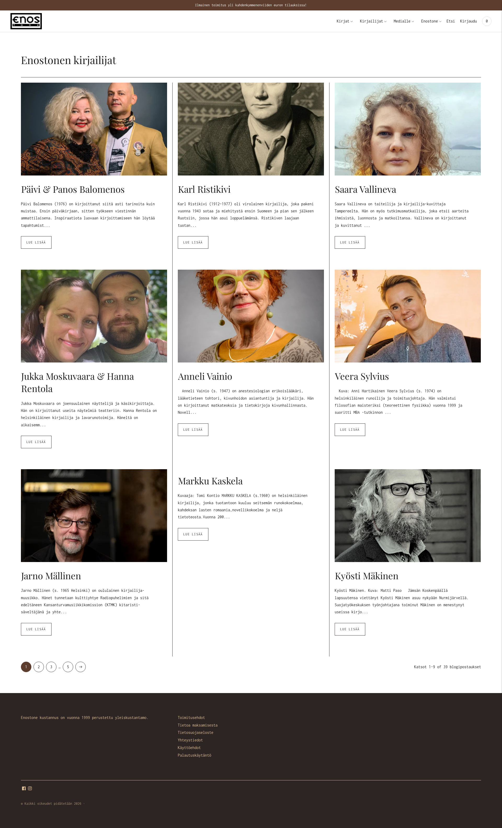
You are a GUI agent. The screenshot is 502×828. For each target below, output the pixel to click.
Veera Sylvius (362, 376)
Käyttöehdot (189, 747)
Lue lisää (36, 242)
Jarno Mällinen (51, 575)
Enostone (429, 21)
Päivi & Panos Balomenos (73, 189)
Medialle (402, 21)
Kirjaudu (468, 21)
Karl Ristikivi (204, 189)
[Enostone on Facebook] (24, 789)
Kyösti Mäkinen (366, 575)
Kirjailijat (371, 21)
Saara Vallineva (365, 189)
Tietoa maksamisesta (198, 725)
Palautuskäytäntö (194, 755)
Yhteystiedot (190, 740)
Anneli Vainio (205, 376)
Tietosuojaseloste (195, 732)
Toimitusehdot (191, 717)
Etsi (451, 21)
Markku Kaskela (210, 480)
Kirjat (343, 21)
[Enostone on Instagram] (30, 789)
